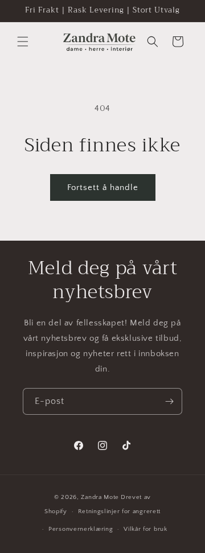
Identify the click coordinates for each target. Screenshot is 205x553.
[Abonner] (169, 401)
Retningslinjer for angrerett (119, 511)
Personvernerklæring (80, 529)
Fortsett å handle (102, 187)
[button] (22, 41)
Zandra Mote (100, 497)
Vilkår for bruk (145, 529)
